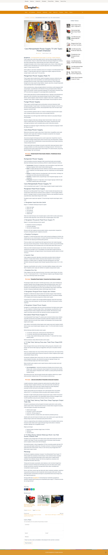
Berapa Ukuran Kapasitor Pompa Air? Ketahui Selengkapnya (56, 505)
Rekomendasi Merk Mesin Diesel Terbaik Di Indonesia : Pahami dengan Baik (29, 505)
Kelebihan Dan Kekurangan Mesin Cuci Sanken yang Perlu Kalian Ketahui (32, 515)
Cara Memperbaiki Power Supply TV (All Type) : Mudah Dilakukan (45, 57)
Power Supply (37, 510)
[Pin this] (29, 489)
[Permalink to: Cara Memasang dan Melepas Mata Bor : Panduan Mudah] (44, 499)
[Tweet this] (27, 489)
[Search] (82, 12)
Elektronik (29, 510)
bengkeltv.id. (52, 552)
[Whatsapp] (34, 489)
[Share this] (25, 489)
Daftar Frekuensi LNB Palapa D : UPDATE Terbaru (54, 514)
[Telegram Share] (31, 489)
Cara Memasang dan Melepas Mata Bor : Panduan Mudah (44, 505)
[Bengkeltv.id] (32, 7)
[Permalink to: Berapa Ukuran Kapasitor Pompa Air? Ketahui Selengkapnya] (57, 499)
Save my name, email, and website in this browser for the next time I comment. (42, 540)
